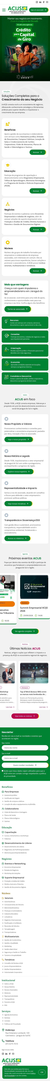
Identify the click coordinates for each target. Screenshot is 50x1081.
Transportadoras (10, 932)
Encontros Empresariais (12, 867)
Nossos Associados (11, 990)
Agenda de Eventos (11, 1015)
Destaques (25, 688)
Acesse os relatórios (16, 538)
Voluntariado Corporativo (13, 972)
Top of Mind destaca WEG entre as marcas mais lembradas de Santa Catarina (33, 694)
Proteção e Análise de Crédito (14, 881)
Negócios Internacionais (12, 920)
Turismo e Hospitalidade (12, 955)
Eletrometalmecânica (11, 908)
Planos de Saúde (10, 815)
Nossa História (9, 987)
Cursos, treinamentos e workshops (16, 836)
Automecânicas (9, 902)
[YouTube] (47, 2)
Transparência (9, 999)
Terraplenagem (9, 929)
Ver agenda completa (23, 631)
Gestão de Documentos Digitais (15, 887)
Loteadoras (8, 917)
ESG (5, 1005)
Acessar (36, 152)
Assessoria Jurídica (10, 795)
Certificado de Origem (12, 798)
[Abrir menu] (4, 10)
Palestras (7, 839)
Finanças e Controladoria (13, 911)
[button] (21, 77)
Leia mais (9, 707)
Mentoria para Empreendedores (15, 853)
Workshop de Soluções (12, 873)
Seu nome (6, 743)
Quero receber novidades (23, 765)
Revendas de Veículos (11, 926)
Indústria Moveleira (11, 914)
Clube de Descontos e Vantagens (15, 812)
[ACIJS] (17, 9)
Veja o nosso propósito (17, 439)
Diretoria (7, 993)
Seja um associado (37, 10)
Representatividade (11, 996)
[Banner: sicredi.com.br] (25, 48)
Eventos (25, 603)
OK (42, 1072)
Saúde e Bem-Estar (10, 949)
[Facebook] (44, 2)
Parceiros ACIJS (9, 1002)
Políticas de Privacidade (12, 1024)
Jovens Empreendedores (12, 966)
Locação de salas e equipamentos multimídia (19, 804)
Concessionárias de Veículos (14, 905)
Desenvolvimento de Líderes (14, 846)
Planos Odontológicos (12, 818)
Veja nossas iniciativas (17, 503)
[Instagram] (37, 2)
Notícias (7, 1018)
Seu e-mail (6, 753)
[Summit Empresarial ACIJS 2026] (34, 587)
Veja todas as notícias (23, 716)
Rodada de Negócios (11, 870)
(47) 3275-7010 (11, 1044)
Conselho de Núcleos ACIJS (13, 963)
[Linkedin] (40, 2)
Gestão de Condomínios (12, 940)
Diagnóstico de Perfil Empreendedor (16, 850)
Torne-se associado (16, 309)
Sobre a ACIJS (8, 984)
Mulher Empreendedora (12, 969)
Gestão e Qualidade (11, 943)
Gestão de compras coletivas (14, 801)
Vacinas (7, 821)
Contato (7, 1021)
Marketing (8, 946)
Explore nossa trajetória (17, 471)
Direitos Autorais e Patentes (14, 884)
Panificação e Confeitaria (12, 923)
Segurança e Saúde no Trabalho (15, 952)
